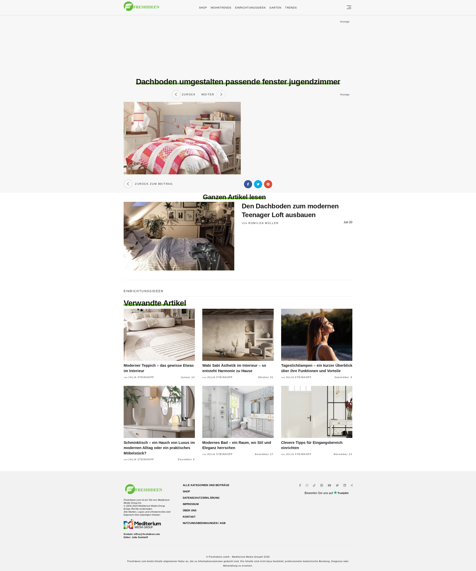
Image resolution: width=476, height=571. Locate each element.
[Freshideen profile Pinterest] (322, 485)
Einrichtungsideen (250, 7)
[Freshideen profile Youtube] (330, 485)
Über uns (190, 510)
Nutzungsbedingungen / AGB (204, 523)
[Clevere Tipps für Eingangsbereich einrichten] (316, 412)
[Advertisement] (238, 46)
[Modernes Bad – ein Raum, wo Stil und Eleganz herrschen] (238, 412)
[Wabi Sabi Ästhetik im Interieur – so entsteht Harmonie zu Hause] (238, 335)
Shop (203, 7)
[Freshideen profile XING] (352, 485)
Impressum (191, 504)
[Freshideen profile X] (338, 485)
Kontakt (189, 516)
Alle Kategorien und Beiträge (206, 485)
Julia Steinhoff (141, 377)
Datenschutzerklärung (201, 497)
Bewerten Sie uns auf (319, 493)
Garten (275, 7)
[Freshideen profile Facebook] (300, 485)
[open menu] (349, 7)
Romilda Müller (263, 223)
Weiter (209, 94)
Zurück (188, 94)
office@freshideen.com (147, 534)
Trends (291, 7)
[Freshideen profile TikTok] (314, 485)
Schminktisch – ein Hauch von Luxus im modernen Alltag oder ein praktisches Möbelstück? (159, 448)
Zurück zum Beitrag (153, 183)
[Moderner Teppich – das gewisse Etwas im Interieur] (159, 335)
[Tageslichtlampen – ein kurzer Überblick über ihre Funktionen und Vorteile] (316, 335)
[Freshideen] (141, 8)
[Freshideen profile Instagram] (307, 485)
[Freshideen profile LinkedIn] (345, 485)
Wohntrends (221, 7)
